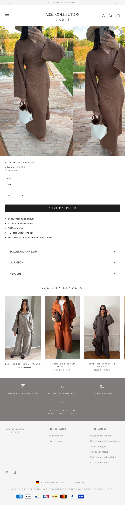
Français (80, 482)
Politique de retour (99, 451)
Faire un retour (56, 441)
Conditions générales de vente (105, 441)
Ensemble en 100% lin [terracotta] (62, 365)
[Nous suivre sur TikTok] (15, 472)
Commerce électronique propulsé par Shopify (82, 489)
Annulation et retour (100, 462)
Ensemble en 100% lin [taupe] (23, 364)
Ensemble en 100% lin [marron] (102, 365)
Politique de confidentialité (103, 457)
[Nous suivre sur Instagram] (6, 472)
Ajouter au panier (62, 208)
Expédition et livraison (100, 435)
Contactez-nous (56, 435)
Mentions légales (98, 446)
